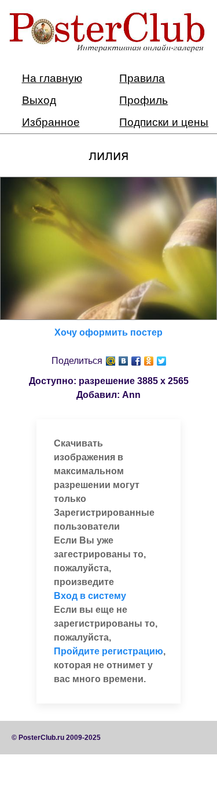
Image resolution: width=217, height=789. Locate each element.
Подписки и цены (163, 122)
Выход (39, 100)
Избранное (51, 122)
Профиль (143, 100)
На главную (52, 78)
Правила (142, 78)
